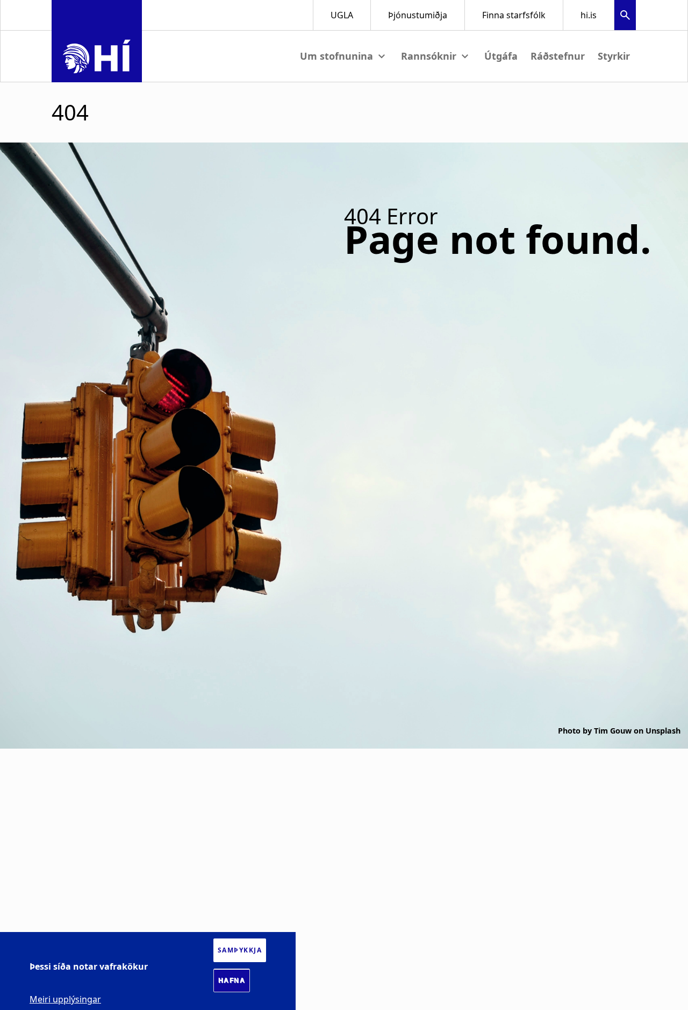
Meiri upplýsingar (65, 999)
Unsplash (663, 731)
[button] (625, 16)
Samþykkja (240, 950)
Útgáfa (501, 55)
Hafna (232, 980)
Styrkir (614, 55)
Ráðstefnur (558, 55)
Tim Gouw (613, 731)
